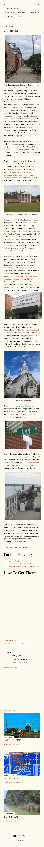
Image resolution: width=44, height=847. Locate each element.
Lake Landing (13, 740)
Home (6, 17)
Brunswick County (15, 644)
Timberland (12, 816)
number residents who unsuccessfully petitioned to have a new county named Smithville (19, 175)
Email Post (13, 640)
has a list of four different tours (22, 414)
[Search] (38, 3)
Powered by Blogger (24, 836)
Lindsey (14, 656)
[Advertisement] (22, 689)
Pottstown (11, 778)
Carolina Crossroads (16, 8)
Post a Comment (10, 668)
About (14, 17)
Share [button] (6, 640)
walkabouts (28, 644)
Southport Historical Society (20, 564)
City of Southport (16, 561)
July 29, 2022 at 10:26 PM (19, 662)
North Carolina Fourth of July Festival (24, 566)
